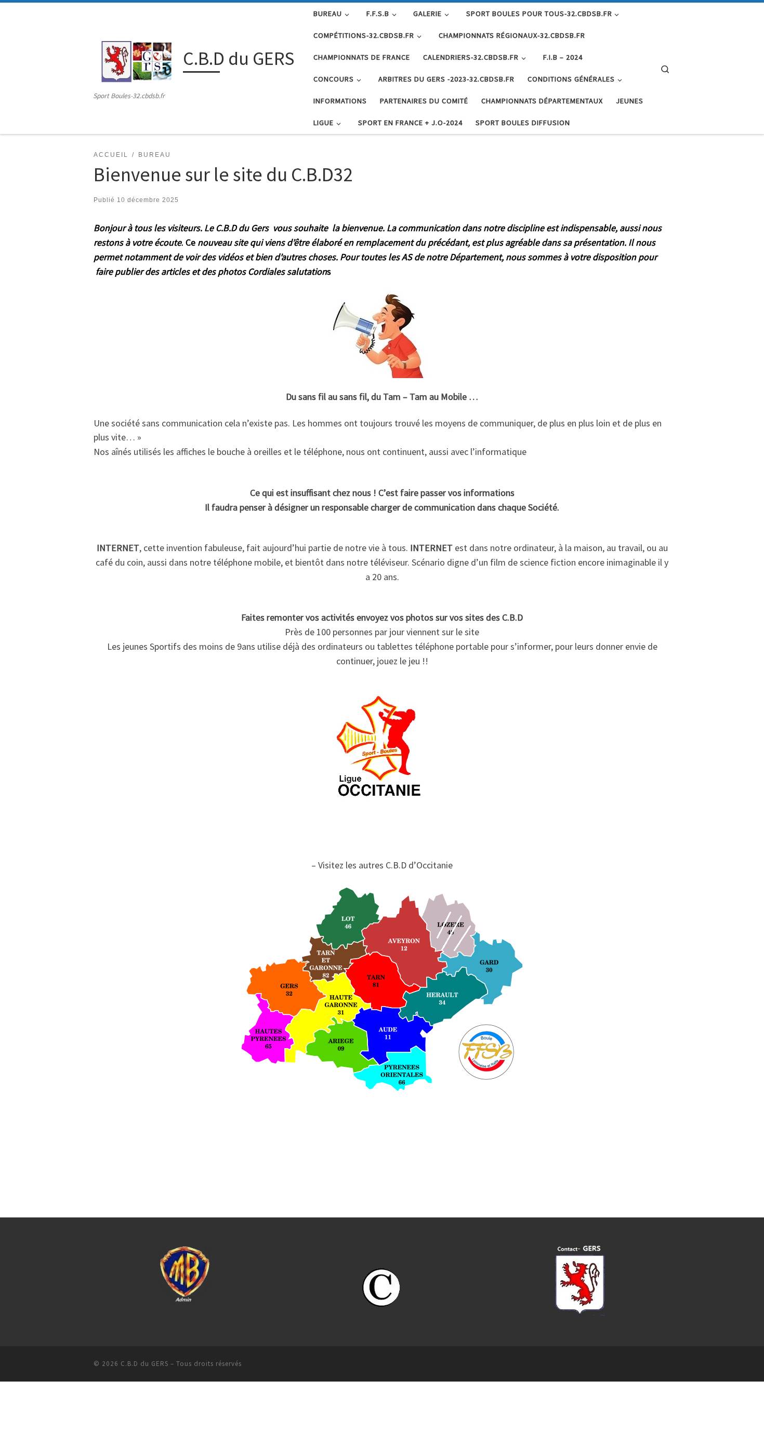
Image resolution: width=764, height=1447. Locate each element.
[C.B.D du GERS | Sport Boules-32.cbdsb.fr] (136, 60)
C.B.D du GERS (144, 1363)
